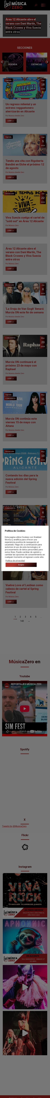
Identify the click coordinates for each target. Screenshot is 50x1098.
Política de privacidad (15, 560)
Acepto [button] (21, 565)
